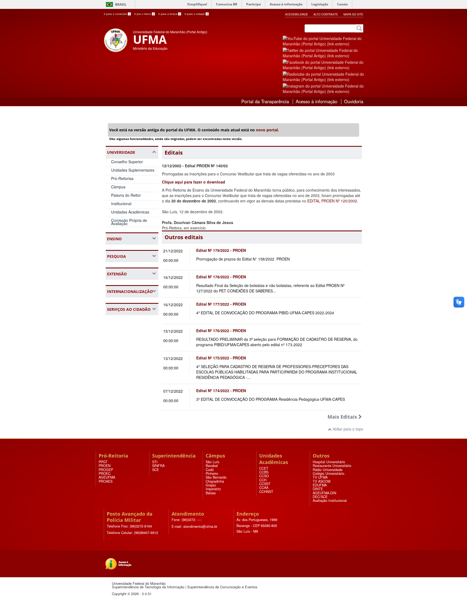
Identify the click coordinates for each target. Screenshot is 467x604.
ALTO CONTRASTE (325, 14)
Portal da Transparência (265, 101)
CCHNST (266, 491)
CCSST (265, 483)
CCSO (264, 475)
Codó (210, 469)
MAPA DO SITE (353, 14)
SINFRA (158, 465)
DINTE (318, 488)
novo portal (267, 129)
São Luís (212, 461)
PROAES (105, 481)
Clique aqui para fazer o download (193, 182)
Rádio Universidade (327, 469)
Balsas (211, 492)
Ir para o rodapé (196, 13)
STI (155, 461)
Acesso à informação (316, 101)
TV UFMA (320, 477)
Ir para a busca (169, 13)
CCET (263, 468)
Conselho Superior (127, 161)
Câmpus (118, 186)
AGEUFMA (107, 477)
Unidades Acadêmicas (130, 212)
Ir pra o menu (144, 13)
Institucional (121, 203)
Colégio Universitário (328, 473)
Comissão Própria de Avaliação (129, 222)
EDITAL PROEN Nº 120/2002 (332, 200)
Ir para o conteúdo (117, 13)
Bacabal (212, 465)
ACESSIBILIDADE (296, 14)
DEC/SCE (320, 496)
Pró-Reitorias (122, 178)
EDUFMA (320, 485)
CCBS (263, 472)
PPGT (103, 461)
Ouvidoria (353, 101)
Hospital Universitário (329, 461)
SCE (155, 469)
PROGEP (106, 469)
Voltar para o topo (347, 429)
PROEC (105, 473)
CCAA (263, 487)
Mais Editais (343, 416)
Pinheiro (212, 473)
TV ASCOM (321, 481)
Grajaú (211, 485)
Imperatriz (213, 488)
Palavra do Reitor (126, 195)
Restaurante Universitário (332, 465)
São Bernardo (216, 477)
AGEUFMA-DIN (324, 492)
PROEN (105, 465)
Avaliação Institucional (330, 500)
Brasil (120, 4)
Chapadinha (215, 481)
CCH (262, 480)
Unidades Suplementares (132, 170)
